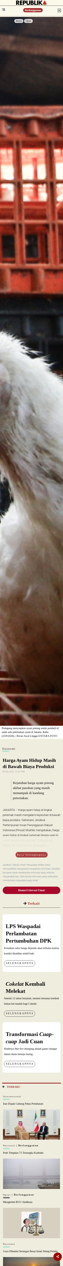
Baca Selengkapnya (31, 854)
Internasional (12, 1096)
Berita (19, 21)
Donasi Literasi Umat (31, 890)
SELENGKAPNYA (20, 963)
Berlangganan (33, 10)
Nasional (9, 1145)
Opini (28, 21)
